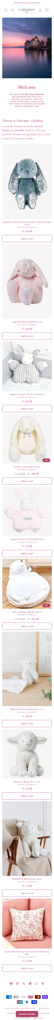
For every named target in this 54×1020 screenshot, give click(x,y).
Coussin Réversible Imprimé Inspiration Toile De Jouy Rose (27, 953)
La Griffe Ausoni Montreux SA (24, 1008)
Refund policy (44, 1008)
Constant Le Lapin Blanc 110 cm (27, 467)
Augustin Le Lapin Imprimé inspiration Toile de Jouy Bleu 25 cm (27, 223)
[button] (6, 10)
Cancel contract (27, 1014)
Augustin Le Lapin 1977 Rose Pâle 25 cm (27, 539)
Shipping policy (43, 1013)
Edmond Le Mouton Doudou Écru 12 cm (27, 709)
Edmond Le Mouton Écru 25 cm (27, 782)
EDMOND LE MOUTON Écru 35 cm (27, 879)
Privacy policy (12, 1013)
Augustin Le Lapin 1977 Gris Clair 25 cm (27, 394)
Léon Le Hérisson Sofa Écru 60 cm (27, 612)
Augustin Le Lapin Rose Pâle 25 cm (27, 322)
